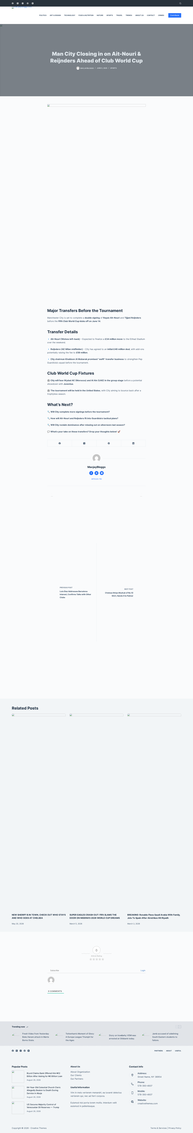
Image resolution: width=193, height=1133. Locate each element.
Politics (42, 15)
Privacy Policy (174, 1128)
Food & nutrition (86, 15)
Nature (100, 15)
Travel (119, 15)
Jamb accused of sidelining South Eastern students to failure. (165, 1036)
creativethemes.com (148, 1103)
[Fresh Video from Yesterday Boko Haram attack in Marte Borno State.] (16, 1037)
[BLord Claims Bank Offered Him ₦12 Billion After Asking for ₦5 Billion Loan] (18, 1077)
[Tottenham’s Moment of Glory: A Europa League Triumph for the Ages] (59, 1037)
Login (142, 970)
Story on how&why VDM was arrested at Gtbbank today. (122, 1037)
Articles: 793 (96, 479)
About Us (139, 15)
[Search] (180, 3)
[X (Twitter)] (18, 3)
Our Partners (77, 1078)
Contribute (174, 15)
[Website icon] (96, 473)
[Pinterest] (27, 3)
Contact (151, 15)
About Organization (80, 1072)
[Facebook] (13, 3)
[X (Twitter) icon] (102, 473)
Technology (69, 15)
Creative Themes (39, 1128)
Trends (129, 15)
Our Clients (76, 1075)
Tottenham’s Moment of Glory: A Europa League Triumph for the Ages (80, 1036)
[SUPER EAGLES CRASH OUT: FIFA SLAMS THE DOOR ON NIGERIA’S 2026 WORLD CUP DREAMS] (96, 812)
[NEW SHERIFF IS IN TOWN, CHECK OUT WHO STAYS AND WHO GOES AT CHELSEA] (39, 812)
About (169, 1051)
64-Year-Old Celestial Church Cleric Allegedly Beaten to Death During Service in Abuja (44, 1090)
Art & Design (55, 15)
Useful (178, 1051)
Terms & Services (158, 1128)
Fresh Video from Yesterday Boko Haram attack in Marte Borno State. (35, 1036)
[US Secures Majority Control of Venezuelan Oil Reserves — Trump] (18, 1108)
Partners (158, 1051)
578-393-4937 (145, 1085)
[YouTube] (32, 3)
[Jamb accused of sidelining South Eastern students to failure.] (146, 1037)
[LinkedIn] (133, 443)
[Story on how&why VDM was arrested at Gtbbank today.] (102, 1037)
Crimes (161, 15)
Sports (109, 15)
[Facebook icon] (91, 473)
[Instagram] (23, 3)
